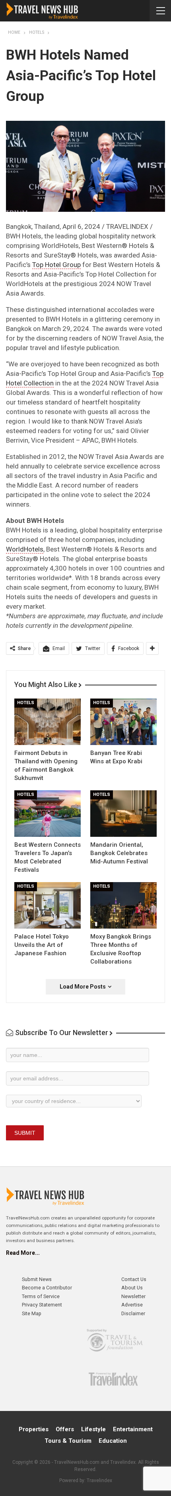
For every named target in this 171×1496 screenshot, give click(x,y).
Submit (24, 1133)
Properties (34, 1429)
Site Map (31, 1313)
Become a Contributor (47, 1288)
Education (113, 1440)
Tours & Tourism (68, 1440)
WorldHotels (24, 549)
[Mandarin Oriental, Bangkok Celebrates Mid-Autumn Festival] (123, 813)
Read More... (23, 1253)
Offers (65, 1429)
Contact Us (133, 1279)
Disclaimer (133, 1313)
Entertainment (133, 1429)
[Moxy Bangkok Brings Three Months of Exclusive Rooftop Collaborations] (123, 905)
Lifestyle (93, 1429)
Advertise (132, 1305)
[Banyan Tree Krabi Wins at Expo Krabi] (123, 722)
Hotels (25, 702)
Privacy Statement (42, 1305)
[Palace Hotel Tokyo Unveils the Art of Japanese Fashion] (47, 905)
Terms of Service (41, 1296)
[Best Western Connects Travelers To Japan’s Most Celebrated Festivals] (47, 813)
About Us (132, 1288)
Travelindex (99, 1480)
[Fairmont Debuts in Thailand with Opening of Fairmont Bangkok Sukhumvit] (47, 722)
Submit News (37, 1279)
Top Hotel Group (56, 265)
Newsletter (133, 1296)
